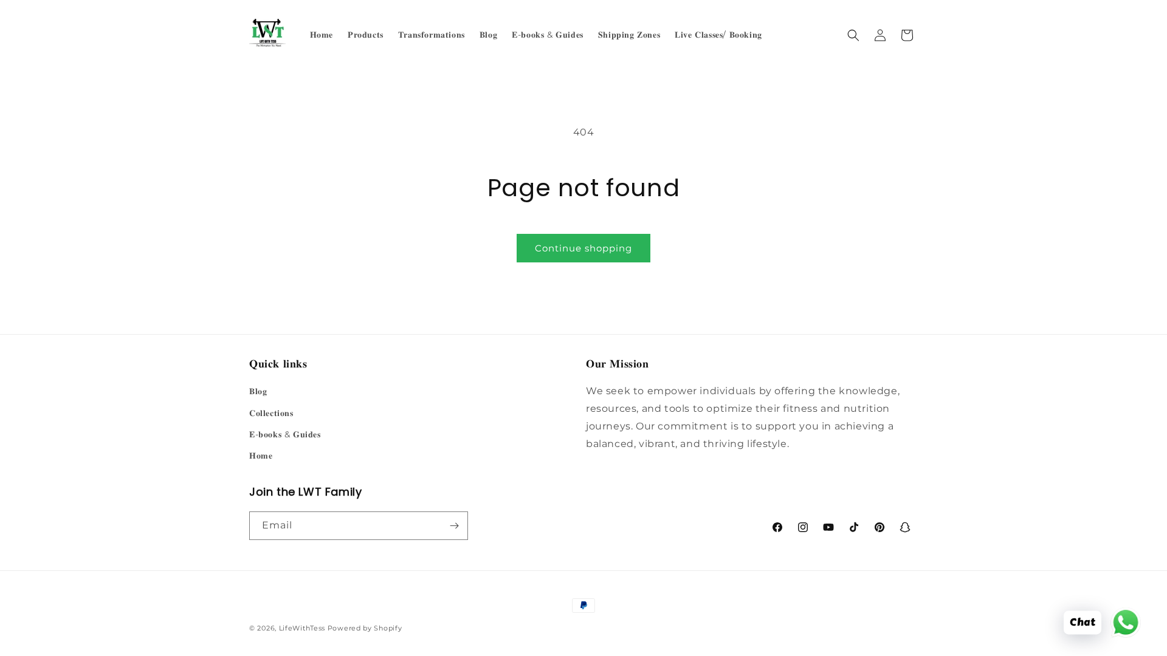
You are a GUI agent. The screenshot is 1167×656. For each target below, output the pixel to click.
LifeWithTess (302, 628)
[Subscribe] (454, 525)
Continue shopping (583, 248)
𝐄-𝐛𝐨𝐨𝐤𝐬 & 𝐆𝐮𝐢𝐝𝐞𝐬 (285, 434)
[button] (853, 35)
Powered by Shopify (365, 628)
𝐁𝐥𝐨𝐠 (258, 391)
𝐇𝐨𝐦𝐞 (260, 455)
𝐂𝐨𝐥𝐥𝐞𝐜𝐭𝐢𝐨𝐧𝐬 (271, 413)
